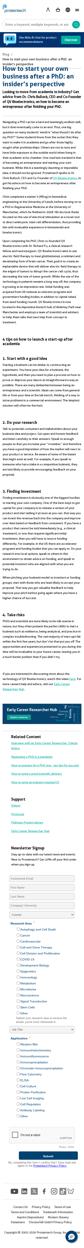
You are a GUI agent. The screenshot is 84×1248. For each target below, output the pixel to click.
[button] (71, 1237)
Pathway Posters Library (27, 822)
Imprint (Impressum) (30, 1217)
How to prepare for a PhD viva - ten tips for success (45, 765)
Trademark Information (58, 1212)
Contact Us (20, 1207)
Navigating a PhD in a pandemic (32, 756)
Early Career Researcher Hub (30, 831)
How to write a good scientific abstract (36, 773)
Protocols (17, 814)
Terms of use (62, 1207)
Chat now (71, 40)
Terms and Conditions (25, 1212)
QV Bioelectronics (65, 178)
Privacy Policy (41, 1207)
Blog (6, 54)
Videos (15, 805)
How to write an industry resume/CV (35, 782)
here (72, 679)
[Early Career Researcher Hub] (42, 713)
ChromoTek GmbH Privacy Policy (50, 1222)
